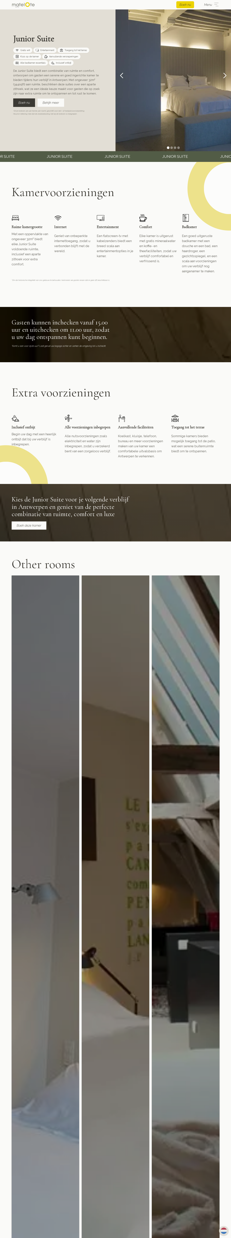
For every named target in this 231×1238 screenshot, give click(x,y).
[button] (122, 75)
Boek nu (185, 5)
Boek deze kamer (29, 525)
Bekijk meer (51, 103)
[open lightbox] (173, 75)
